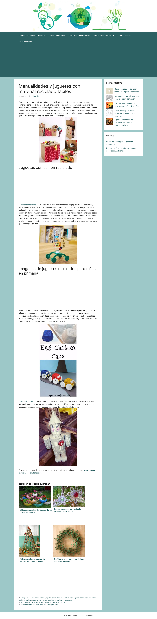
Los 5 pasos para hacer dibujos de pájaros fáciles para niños (125, 113)
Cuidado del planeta (57, 35)
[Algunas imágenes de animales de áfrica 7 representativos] (109, 122)
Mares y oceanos (124, 35)
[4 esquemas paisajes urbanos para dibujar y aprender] (109, 98)
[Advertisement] (78, 61)
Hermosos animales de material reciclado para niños (40, 605)
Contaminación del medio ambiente (32, 35)
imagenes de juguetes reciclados (33, 598)
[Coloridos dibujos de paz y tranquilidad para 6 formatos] (109, 91)
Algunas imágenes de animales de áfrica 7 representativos (123, 122)
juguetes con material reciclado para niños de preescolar (52, 600)
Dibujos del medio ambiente (79, 35)
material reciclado (28, 205)
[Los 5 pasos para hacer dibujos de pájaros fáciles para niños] (109, 113)
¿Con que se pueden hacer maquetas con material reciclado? (43, 602)
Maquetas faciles (26, 401)
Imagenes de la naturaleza (104, 35)
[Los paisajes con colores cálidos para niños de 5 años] (109, 105)
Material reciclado (25, 42)
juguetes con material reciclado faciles (59, 598)
